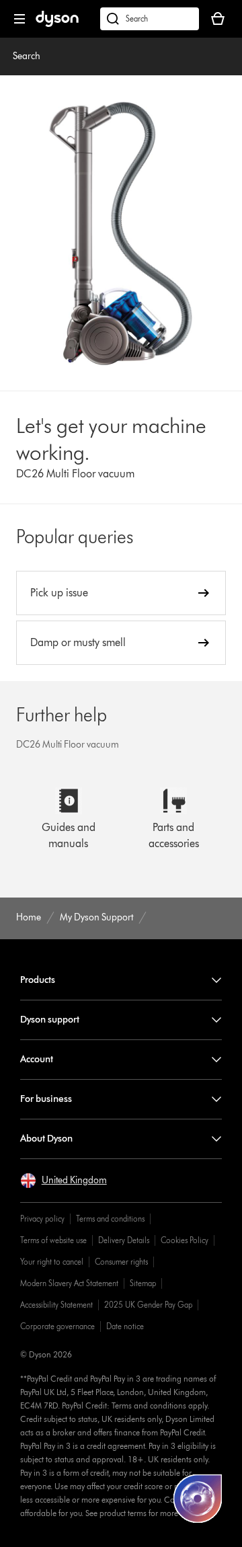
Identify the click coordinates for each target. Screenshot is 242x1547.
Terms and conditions (110, 1219)
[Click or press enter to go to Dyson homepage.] (57, 24)
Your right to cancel (51, 1262)
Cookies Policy (184, 1240)
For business (46, 1099)
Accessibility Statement (56, 1305)
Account (36, 1059)
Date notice (125, 1326)
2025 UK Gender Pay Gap (148, 1305)
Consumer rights (121, 1262)
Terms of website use (53, 1240)
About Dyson (46, 1138)
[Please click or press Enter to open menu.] (19, 19)
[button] (63, 1180)
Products (37, 980)
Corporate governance (57, 1326)
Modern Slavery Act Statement (69, 1283)
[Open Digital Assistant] (197, 1498)
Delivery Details (123, 1240)
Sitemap (143, 1283)
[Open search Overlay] (149, 18)
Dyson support (49, 1019)
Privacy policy (42, 1219)
